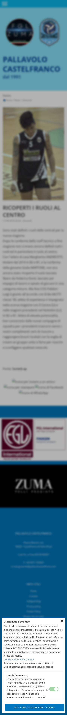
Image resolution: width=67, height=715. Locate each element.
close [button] (62, 621)
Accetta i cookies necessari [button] (34, 707)
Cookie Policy (11, 659)
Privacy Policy (27, 659)
